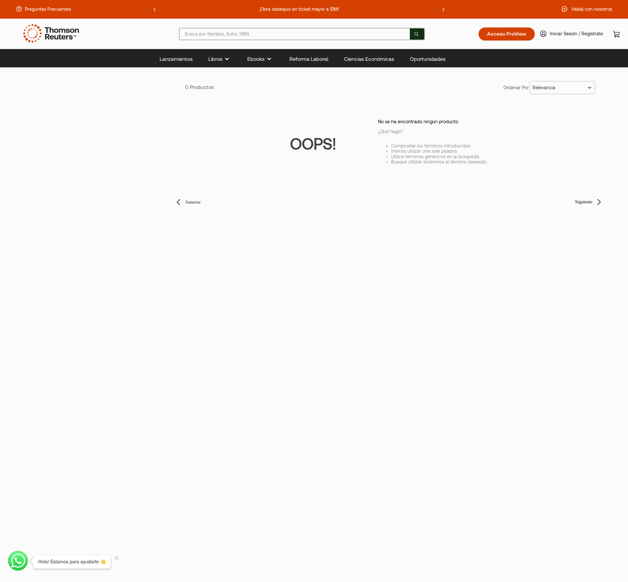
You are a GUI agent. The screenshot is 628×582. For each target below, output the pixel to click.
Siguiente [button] (583, 201)
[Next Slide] (443, 9)
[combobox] (302, 34)
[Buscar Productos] (416, 34)
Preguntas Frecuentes (48, 9)
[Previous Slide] (155, 9)
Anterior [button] (193, 202)
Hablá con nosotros (592, 9)
